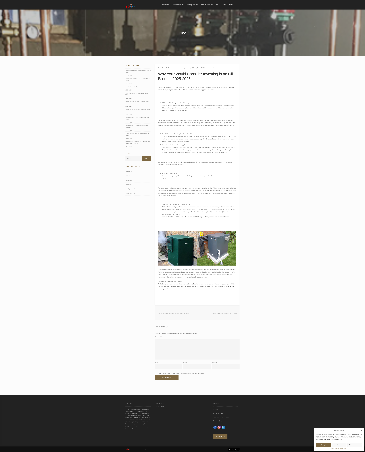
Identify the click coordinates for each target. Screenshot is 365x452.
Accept (323, 445)
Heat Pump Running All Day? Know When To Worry (137, 79)
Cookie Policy (335, 448)
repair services (212, 68)
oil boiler (194, 68)
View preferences (354, 445)
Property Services (207, 5)
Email (185, 362)
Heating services (192, 5)
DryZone (168, 68)
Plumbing (128, 180)
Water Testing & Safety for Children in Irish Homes (137, 118)
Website (214, 362)
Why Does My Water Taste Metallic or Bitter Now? (137, 110)
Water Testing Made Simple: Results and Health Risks (136, 126)
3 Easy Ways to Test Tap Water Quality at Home (137, 134)
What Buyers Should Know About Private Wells (136, 94)
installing (188, 68)
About (224, 5)
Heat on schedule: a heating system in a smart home (173, 313)
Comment (158, 337)
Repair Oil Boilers (202, 68)
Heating (175, 68)
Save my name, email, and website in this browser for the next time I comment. (180, 373)
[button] (361, 431)
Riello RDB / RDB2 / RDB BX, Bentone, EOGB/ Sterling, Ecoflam (188, 217)
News (127, 175)
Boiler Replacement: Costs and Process (225, 313)
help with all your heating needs (184, 284)
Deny (339, 445)
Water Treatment (178, 5)
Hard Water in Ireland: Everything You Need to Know (138, 71)
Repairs (127, 184)
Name (156, 362)
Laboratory (165, 5)
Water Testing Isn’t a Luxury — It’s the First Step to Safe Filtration (137, 142)
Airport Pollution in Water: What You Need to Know (137, 102)
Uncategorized (129, 189)
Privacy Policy (343, 448)
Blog (217, 5)
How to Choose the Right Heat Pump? (135, 87)
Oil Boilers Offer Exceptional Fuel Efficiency (175, 103)
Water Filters (129, 193)
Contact (230, 5)
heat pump (182, 68)
